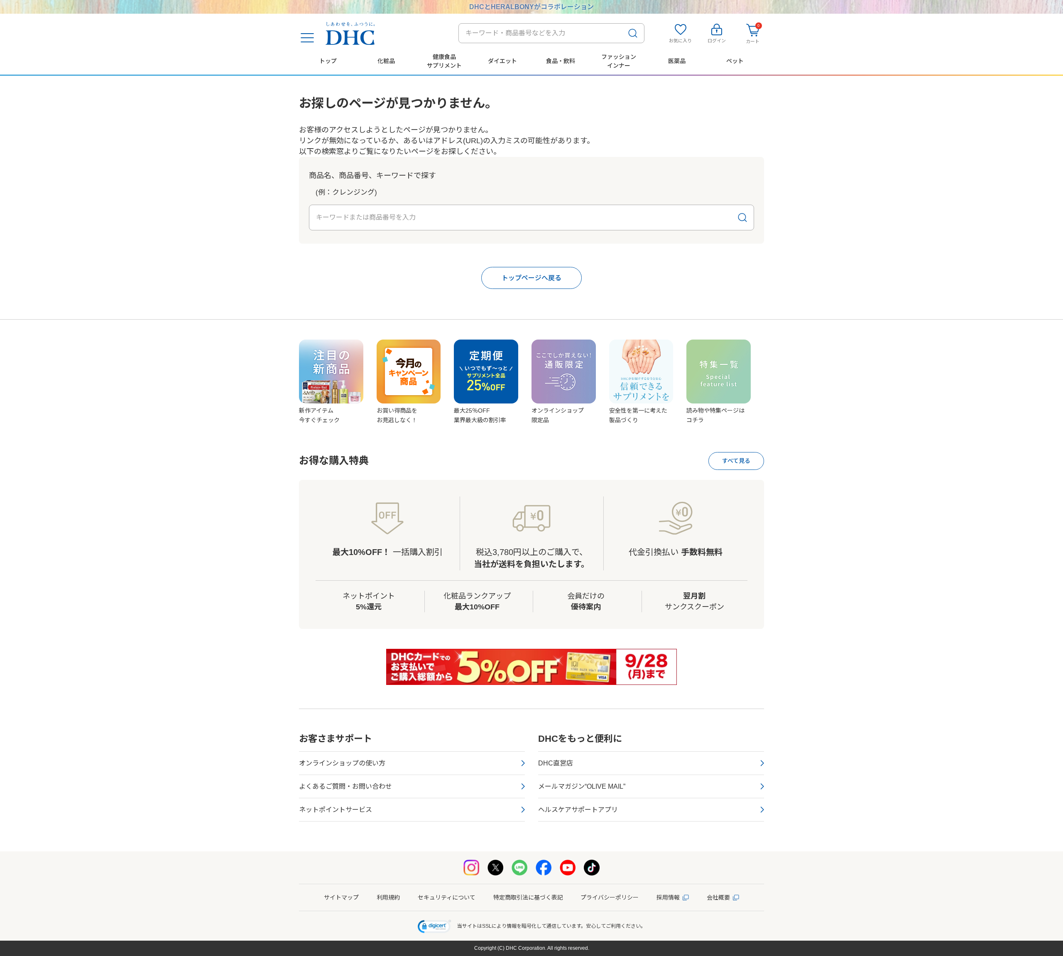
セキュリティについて (446, 897)
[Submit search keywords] (633, 33)
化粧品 (386, 61)
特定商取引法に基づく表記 (528, 897)
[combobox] (551, 33)
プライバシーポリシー (609, 897)
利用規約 (388, 897)
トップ (328, 61)
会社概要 (718, 897)
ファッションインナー (618, 61)
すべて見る (736, 460)
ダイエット (502, 61)
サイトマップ (341, 897)
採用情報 (668, 897)
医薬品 (677, 61)
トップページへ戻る (531, 277)
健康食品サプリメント (444, 61)
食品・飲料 (560, 61)
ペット (735, 61)
